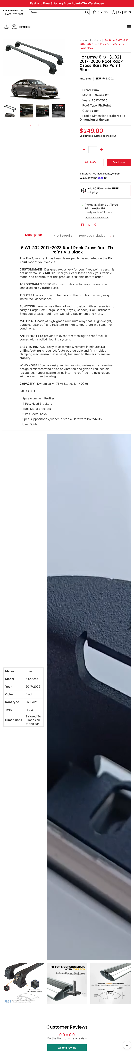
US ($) (127, 12)
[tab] (33, 235)
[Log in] (113, 12)
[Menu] (128, 26)
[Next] (63, 69)
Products (95, 40)
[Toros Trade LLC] (17, 26)
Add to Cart (91, 162)
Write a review (67, 1047)
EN (119, 12)
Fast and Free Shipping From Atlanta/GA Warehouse (67, 3)
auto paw (85, 78)
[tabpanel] (67, 335)
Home (83, 40)
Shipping (85, 135)
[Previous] (5, 69)
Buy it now (118, 162)
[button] (82, 225)
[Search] (87, 12)
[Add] (101, 150)
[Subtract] (84, 150)
